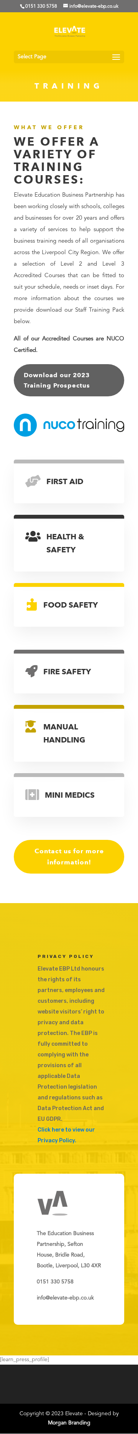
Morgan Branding (69, 1423)
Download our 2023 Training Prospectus (57, 380)
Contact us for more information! (69, 856)
